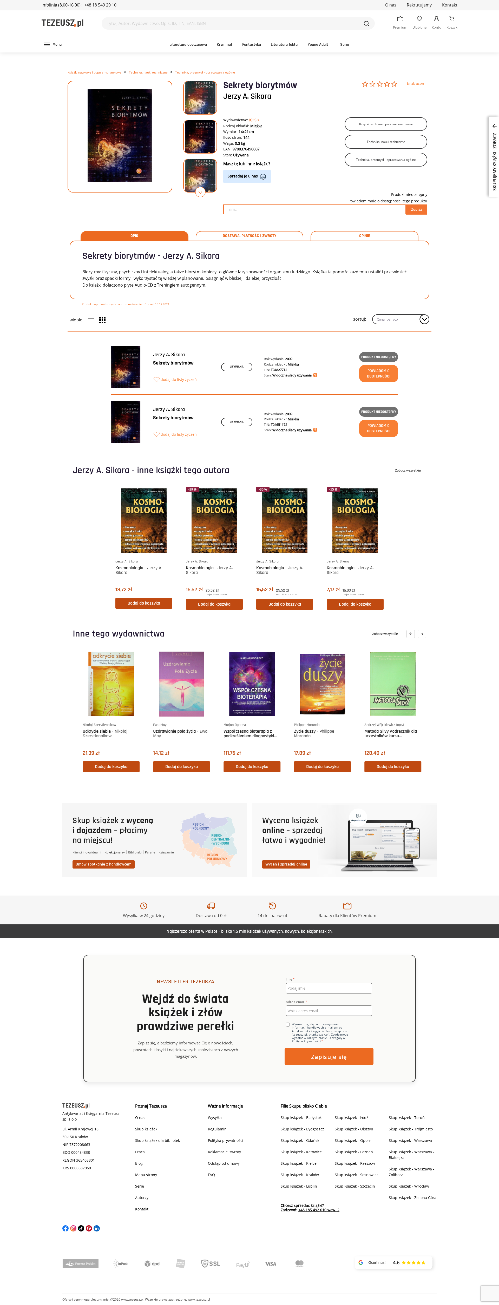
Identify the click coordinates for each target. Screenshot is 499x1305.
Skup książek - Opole (353, 1140)
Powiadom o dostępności (378, 373)
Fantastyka (251, 44)
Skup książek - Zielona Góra (412, 1197)
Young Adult (318, 44)
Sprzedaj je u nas (243, 176)
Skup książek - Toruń (407, 1117)
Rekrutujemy (419, 5)
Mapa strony (146, 1174)
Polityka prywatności (225, 1140)
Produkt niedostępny (378, 357)
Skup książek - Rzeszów (355, 1163)
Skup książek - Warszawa (410, 1140)
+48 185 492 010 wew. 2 (318, 1209)
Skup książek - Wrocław (409, 1186)
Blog (139, 1163)
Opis (134, 236)
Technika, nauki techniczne (148, 72)
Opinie (364, 236)
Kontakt (449, 5)
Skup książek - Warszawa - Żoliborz (411, 1172)
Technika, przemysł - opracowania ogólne (205, 72)
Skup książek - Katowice (301, 1151)
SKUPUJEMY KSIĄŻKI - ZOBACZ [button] (494, 161)
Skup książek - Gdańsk (300, 1140)
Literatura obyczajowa (188, 44)
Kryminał (224, 44)
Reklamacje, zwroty (224, 1151)
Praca (140, 1151)
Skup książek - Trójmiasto (411, 1129)
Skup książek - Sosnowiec (356, 1174)
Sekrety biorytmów (173, 363)
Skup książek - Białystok (301, 1117)
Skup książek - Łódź (351, 1117)
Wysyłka (215, 1117)
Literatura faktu (284, 44)
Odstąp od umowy (224, 1163)
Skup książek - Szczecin (355, 1186)
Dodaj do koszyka (144, 603)
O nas (390, 5)
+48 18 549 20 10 (100, 5)
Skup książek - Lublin (299, 1186)
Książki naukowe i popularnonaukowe (94, 72)
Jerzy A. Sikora (247, 96)
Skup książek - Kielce (299, 1163)
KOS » (254, 119)
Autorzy (141, 1197)
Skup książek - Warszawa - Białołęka (411, 1154)
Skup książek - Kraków (300, 1174)
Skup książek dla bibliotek (157, 1140)
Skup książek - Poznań (354, 1151)
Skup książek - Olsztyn (354, 1129)
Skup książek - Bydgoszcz (302, 1129)
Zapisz (416, 209)
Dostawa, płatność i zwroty (249, 236)
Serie (344, 44)
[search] (366, 23)
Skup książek (146, 1129)
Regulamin (217, 1129)
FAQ (211, 1174)
